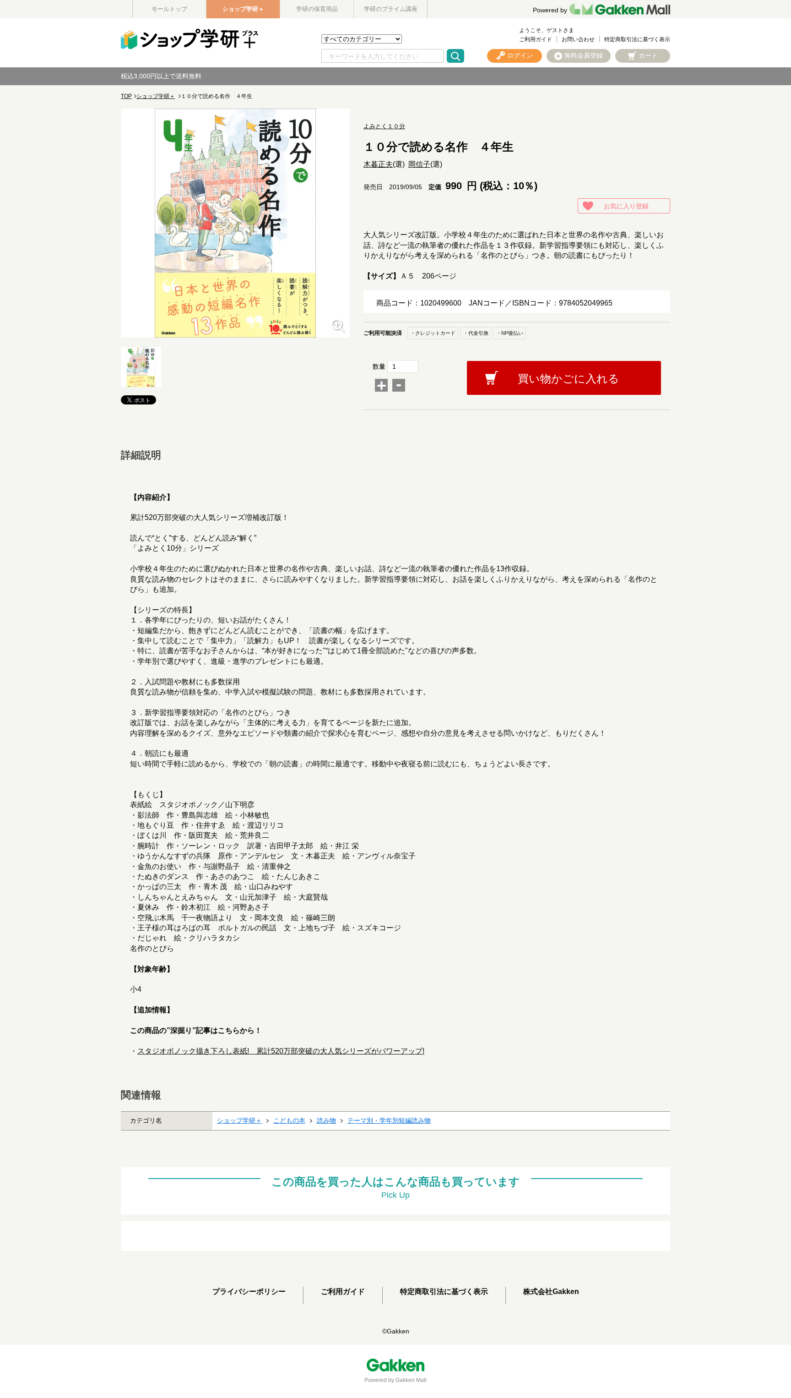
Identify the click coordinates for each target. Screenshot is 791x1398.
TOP (126, 96)
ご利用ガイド (535, 39)
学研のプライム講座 (390, 8)
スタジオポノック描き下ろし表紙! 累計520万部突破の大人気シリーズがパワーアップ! (280, 1051)
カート (648, 55)
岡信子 (419, 164)
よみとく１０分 (384, 126)
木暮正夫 (378, 164)
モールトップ (169, 8)
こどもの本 (289, 1120)
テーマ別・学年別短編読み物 (389, 1120)
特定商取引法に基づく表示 (637, 39)
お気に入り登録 (626, 206)
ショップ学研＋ (243, 8)
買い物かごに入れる (568, 378)
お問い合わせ (578, 39)
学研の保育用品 (317, 8)
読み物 (326, 1120)
